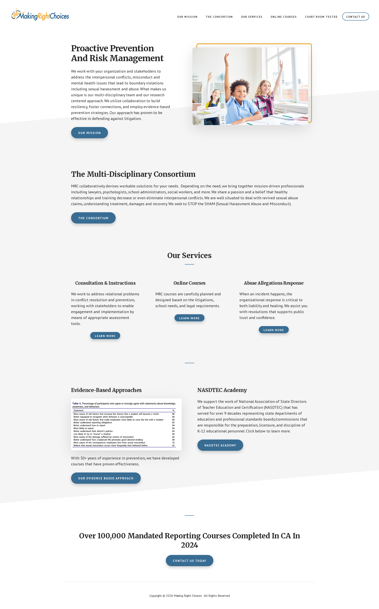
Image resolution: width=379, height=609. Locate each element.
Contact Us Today (189, 561)
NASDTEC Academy (220, 445)
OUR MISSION (89, 133)
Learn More (105, 336)
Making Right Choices (39, 16)
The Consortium (93, 218)
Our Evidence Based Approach (106, 478)
